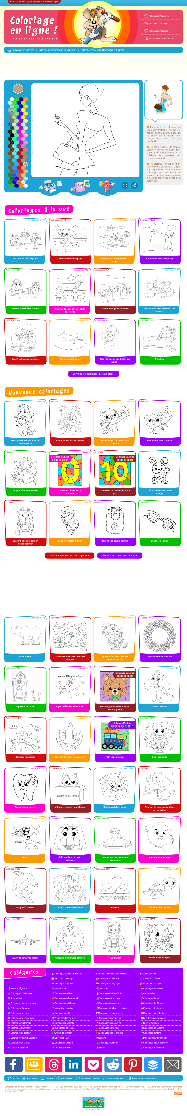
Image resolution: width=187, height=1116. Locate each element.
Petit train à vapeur (115, 757)
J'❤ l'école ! (115, 907)
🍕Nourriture (102, 988)
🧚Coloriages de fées (62, 1047)
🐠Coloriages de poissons (108, 1003)
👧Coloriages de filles (62, 1013)
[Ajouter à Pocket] (93, 1064)
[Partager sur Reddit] (113, 1064)
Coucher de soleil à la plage (159, 259)
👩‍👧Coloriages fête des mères (109, 1013)
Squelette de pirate (25, 706)
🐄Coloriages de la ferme (63, 1003)
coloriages (177, 1087)
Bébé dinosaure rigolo (159, 958)
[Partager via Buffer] (153, 1064)
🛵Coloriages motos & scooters (22, 1038)
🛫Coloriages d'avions (150, 1033)
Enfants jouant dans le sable (25, 309)
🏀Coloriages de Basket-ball (65, 998)
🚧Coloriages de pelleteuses (109, 1033)
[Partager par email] (173, 1064)
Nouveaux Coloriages (159, 23)
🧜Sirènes (101, 1047)
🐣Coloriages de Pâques (152, 1003)
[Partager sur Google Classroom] (34, 1064)
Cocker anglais (159, 707)
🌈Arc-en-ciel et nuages (151, 983)
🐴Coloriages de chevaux (152, 1008)
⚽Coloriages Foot (148, 973)
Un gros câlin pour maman (25, 491)
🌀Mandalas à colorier (150, 978)
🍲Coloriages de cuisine (151, 988)
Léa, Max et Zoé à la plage (25, 259)
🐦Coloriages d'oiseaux (19, 1008)
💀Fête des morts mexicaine (153, 1018)
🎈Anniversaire (147, 993)
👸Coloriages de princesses (21, 1018)
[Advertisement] (93, 67)
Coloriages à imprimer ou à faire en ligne (57, 50)
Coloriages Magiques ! (159, 31)
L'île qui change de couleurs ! (115, 309)
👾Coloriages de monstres (108, 1018)
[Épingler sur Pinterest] (133, 1064)
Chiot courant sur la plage (70, 259)
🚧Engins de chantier (62, 1033)
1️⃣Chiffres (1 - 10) (60, 1038)
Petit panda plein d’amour (159, 440)
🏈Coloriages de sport (150, 998)
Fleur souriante (159, 757)
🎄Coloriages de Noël (62, 993)
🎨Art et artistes (15, 998)
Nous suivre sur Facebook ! (144, 1078)
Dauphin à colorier (25, 907)
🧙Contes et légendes (18, 1047)
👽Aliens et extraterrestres (64, 1018)
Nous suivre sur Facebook (161, 38)
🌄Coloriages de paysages (108, 983)
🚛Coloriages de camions (152, 1028)
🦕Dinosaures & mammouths (153, 1038)
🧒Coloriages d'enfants (107, 1042)
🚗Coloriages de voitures (107, 1028)
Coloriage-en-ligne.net (23, 50)
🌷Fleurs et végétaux (17, 988)
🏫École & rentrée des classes (22, 1003)
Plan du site (32, 1078)
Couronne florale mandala (159, 656)
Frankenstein (114, 958)
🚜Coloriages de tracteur (19, 1033)
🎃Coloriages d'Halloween (20, 993)
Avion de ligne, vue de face (25, 958)
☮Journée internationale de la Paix (111, 973)
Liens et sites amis (115, 1078)
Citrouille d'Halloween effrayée (70, 958)
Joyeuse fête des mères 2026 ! (70, 706)
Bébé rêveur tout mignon (70, 541)
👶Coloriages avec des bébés (154, 1013)
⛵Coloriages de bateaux (107, 978)
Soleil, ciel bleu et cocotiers (25, 359)
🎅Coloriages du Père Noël (108, 993)
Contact (49, 1078)
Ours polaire (25, 656)
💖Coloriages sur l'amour (19, 1023)
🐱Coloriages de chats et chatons (111, 1008)
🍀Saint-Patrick (59, 988)
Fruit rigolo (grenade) (159, 857)
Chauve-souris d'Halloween (70, 907)
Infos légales (66, 1078)
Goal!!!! (25, 857)
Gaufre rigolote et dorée (114, 807)
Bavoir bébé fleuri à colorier (115, 541)
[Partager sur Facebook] (14, 1064)
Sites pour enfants (93, 1109)
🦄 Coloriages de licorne (63, 1028)
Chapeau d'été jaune (70, 359)
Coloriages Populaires (159, 16)
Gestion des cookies (90, 1078)
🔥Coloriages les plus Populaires (66, 973)
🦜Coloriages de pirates (19, 1042)
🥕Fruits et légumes (149, 1023)
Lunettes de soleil (159, 541)
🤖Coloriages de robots (63, 1023)
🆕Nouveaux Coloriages (62, 978)
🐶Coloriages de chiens (19, 1013)
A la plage (159, 359)
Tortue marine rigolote (159, 907)
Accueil (15, 1078)
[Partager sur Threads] (53, 1064)
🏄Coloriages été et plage (108, 998)
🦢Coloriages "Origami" (63, 1042)
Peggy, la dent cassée (25, 807)
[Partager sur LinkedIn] (73, 1064)
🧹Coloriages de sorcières (152, 1047)
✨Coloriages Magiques (62, 983)
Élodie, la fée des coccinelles (70, 440)
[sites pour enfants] (93, 1107)
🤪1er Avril (101, 1038)
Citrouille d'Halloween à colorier (70, 757)
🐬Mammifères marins (62, 1008)
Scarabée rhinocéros (25, 757)
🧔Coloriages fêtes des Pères (154, 1042)
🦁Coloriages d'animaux (19, 1028)
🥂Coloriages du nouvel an (108, 1023)
